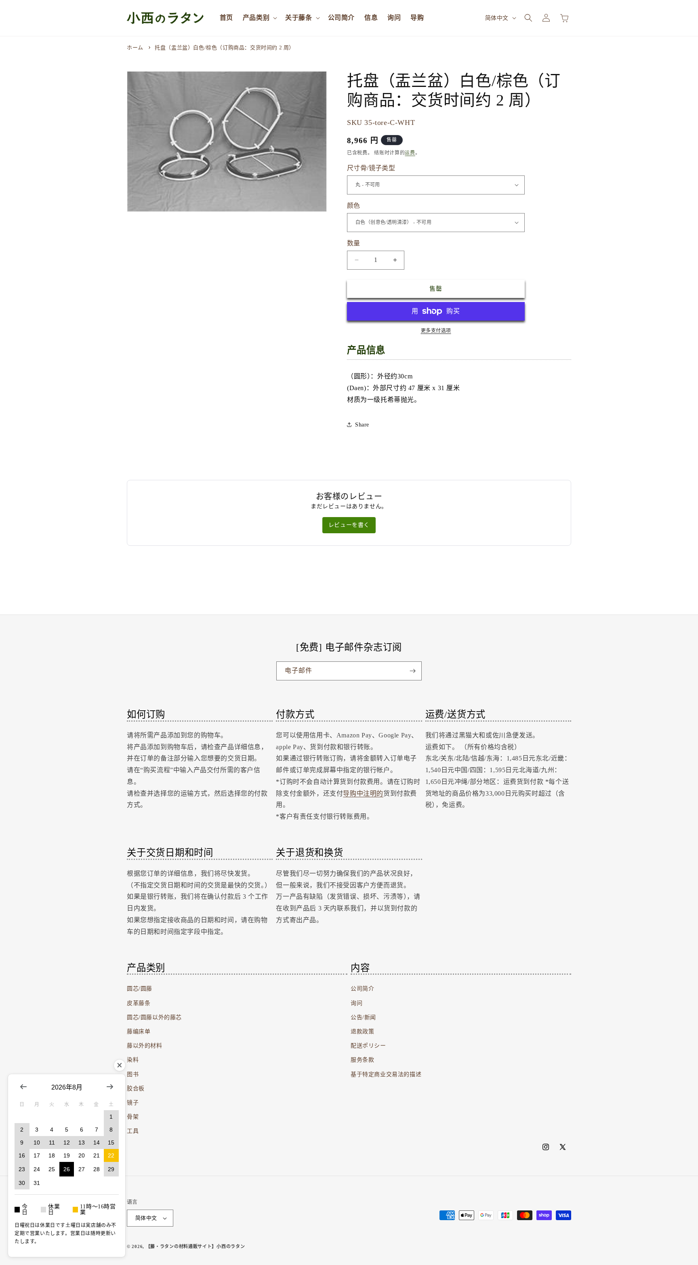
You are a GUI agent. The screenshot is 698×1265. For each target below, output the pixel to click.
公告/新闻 (363, 1017)
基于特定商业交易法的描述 (386, 1074)
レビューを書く (349, 525)
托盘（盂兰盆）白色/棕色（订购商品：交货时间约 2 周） (224, 47)
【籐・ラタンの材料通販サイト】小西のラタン (195, 1246)
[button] (259, 18)
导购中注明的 (363, 793)
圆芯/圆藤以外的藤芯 (154, 1017)
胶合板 (136, 1088)
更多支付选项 (436, 331)
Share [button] (362, 425)
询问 (356, 1003)
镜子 (133, 1103)
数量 (353, 243)
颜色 (353, 205)
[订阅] (412, 670)
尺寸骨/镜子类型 (371, 168)
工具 (133, 1131)
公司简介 (362, 989)
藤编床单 (138, 1031)
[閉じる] (119, 1065)
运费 (410, 153)
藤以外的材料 (144, 1046)
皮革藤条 (138, 1003)
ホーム (135, 47)
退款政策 (362, 1031)
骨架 (133, 1117)
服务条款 (362, 1060)
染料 (133, 1060)
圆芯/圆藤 (139, 989)
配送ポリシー (368, 1046)
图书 (133, 1074)
